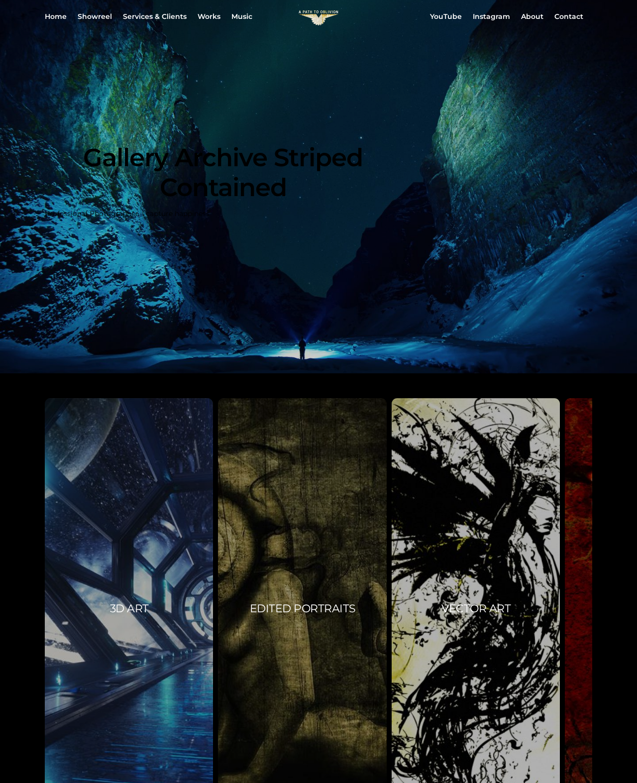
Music (241, 16)
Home (56, 16)
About (532, 16)
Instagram (491, 16)
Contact (568, 16)
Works (209, 16)
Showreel (95, 16)
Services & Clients (155, 16)
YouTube (446, 16)
